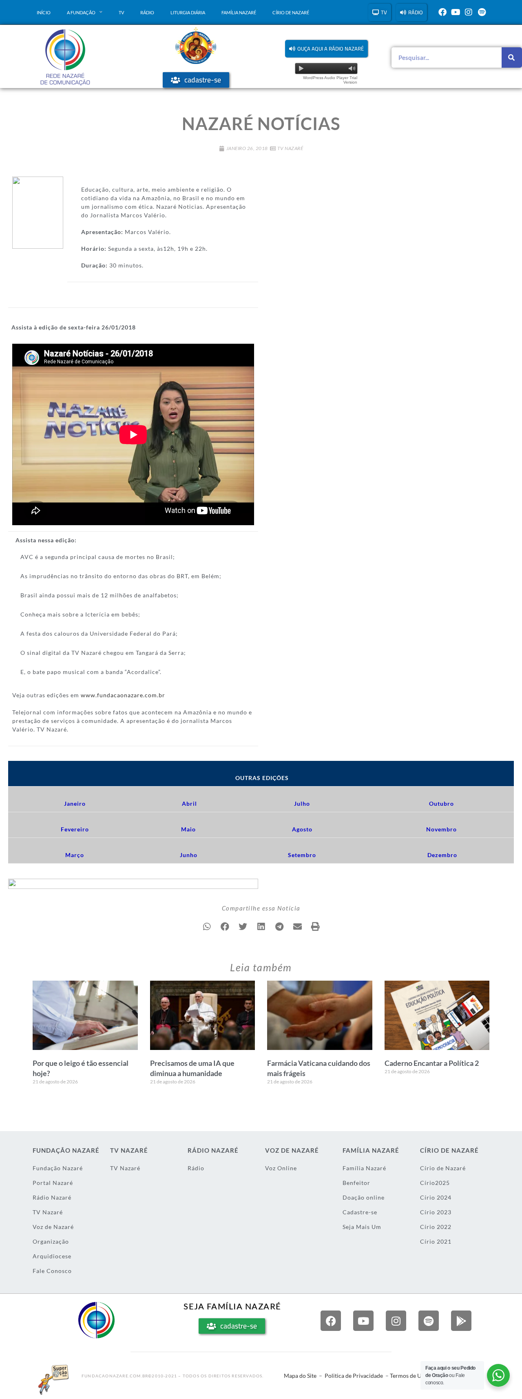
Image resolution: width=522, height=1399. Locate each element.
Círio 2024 (435, 1197)
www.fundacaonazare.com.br (123, 695)
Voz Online (281, 1168)
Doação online (364, 1197)
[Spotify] (481, 12)
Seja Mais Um (362, 1226)
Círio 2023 (435, 1212)
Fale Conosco (52, 1270)
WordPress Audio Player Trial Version (330, 79)
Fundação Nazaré (58, 1168)
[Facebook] (442, 12)
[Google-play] (461, 1321)
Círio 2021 (435, 1241)
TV (121, 12)
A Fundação (81, 12)
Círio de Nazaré (290, 12)
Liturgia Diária (187, 12)
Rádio (147, 12)
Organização (51, 1241)
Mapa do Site (300, 1375)
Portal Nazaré (53, 1182)
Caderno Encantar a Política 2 (432, 1063)
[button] (326, 48)
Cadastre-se (360, 1212)
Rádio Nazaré (52, 1197)
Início (44, 12)
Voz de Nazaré (53, 1226)
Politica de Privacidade (354, 1375)
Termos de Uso (408, 1375)
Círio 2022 (435, 1226)
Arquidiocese (52, 1256)
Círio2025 (435, 1182)
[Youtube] (455, 12)
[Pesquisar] (512, 57)
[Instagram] (468, 12)
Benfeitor (356, 1182)
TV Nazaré (290, 148)
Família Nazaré (238, 12)
